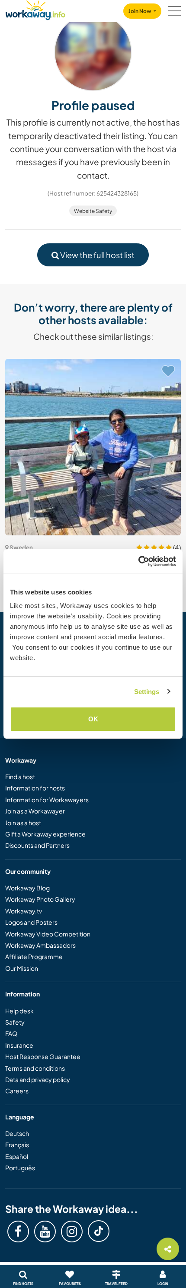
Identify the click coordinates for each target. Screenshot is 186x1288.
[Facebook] (18, 1231)
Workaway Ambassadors (40, 945)
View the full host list (97, 255)
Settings (147, 691)
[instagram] (72, 1231)
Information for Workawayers (47, 799)
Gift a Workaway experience (45, 834)
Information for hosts (35, 788)
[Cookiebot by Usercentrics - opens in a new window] (138, 561)
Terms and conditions (35, 1068)
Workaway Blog (27, 888)
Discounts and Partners (37, 845)
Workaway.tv (23, 911)
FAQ (11, 1033)
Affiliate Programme (34, 956)
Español (16, 1156)
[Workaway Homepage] (35, 9)
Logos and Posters (31, 922)
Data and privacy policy (37, 1079)
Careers (17, 1091)
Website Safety (93, 211)
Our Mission (21, 968)
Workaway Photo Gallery (40, 899)
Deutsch (17, 1133)
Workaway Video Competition (47, 934)
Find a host (20, 776)
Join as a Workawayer (35, 811)
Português (20, 1168)
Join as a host (23, 823)
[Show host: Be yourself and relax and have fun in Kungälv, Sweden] (93, 447)
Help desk (19, 1011)
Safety (15, 1022)
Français (17, 1145)
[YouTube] (45, 1231)
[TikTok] (98, 1231)
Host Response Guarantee (42, 1056)
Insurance (19, 1045)
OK (93, 719)
